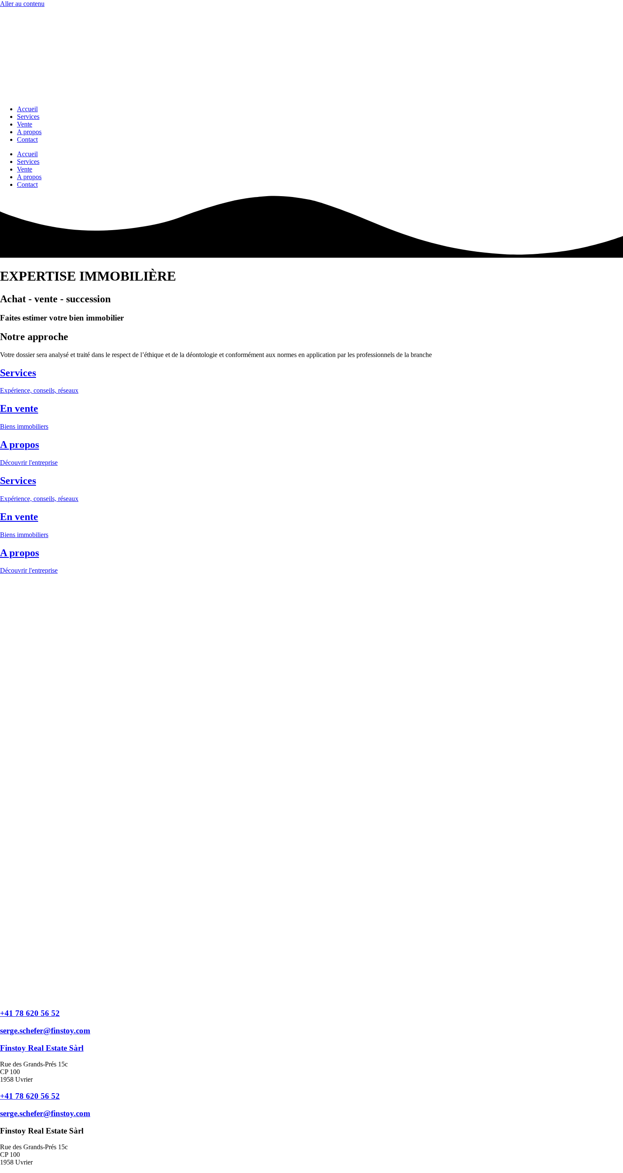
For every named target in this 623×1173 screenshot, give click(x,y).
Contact (27, 139)
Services (28, 116)
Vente (24, 124)
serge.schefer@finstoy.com (45, 1030)
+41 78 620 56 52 (30, 1013)
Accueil (27, 109)
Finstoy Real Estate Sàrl (41, 1048)
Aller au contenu (22, 3)
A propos (29, 131)
